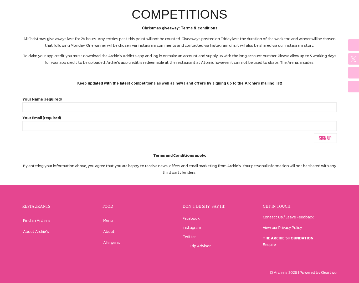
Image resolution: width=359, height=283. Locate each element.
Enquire (269, 244)
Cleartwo (329, 272)
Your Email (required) (41, 117)
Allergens (111, 242)
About (109, 231)
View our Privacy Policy (282, 227)
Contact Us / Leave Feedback (288, 216)
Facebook (191, 218)
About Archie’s (36, 231)
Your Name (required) (42, 99)
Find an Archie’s (36, 220)
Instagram (192, 227)
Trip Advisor (200, 245)
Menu (108, 220)
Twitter (189, 236)
